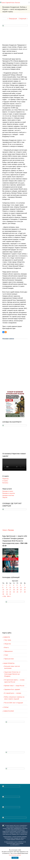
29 (3, 594)
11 (14, 587)
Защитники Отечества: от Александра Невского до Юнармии (12, 674)
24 (10, 592)
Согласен (15, 857)
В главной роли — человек (12, 693)
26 (17, 592)
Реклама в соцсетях (8, 493)
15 (3, 589)
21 (25, 589)
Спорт (6, 655)
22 (3, 592)
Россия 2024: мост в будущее (13, 702)
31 (10, 594)
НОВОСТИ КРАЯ (8, 711)
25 (14, 592)
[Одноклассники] (6, 332)
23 (7, 592)
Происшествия (9, 659)
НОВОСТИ (6, 637)
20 (21, 589)
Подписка (5, 478)
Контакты (5, 483)
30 (7, 594)
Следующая (22, 18)
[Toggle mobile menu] (29, 2)
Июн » (9, 596)
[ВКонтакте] (3, 332)
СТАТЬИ (5, 707)
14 (25, 587)
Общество (7, 644)
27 (21, 592)
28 (25, 592)
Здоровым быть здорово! (12, 689)
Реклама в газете (7, 491)
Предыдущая (13, 18)
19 (17, 589)
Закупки (4, 497)
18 (14, 589)
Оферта (4, 530)
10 (10, 587)
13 (21, 587)
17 (10, 589)
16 (7, 589)
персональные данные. (15, 855)
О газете (5, 481)
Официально (8, 651)
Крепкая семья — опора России (14, 685)
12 (17, 587)
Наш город (7, 640)
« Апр (4, 596)
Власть (6, 647)
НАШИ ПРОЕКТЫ (8, 663)
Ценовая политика (8, 495)
